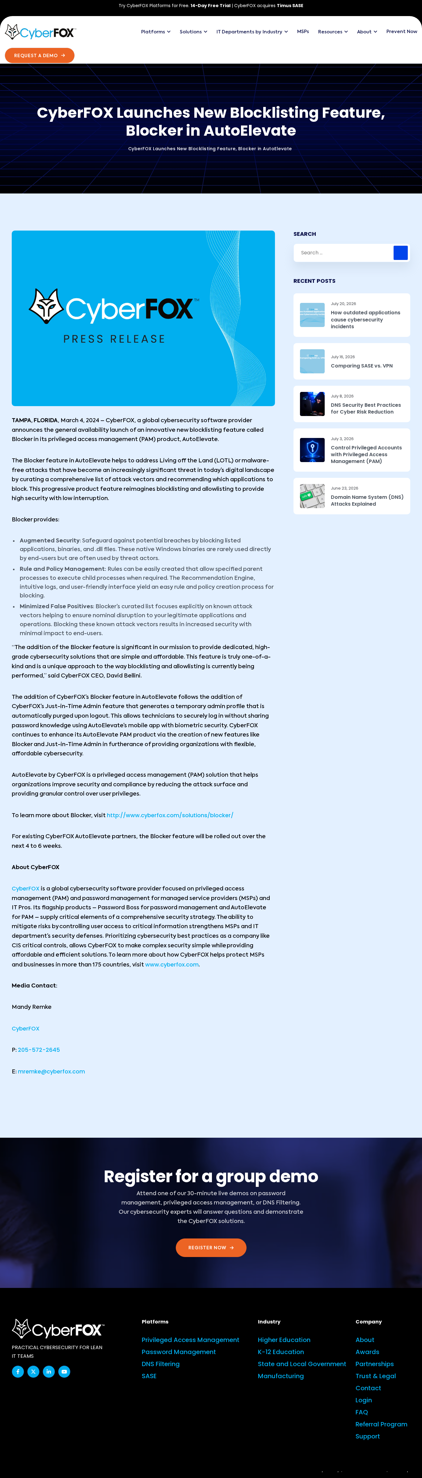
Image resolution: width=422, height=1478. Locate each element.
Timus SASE (290, 5)
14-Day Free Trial (210, 5)
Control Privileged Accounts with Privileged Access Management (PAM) (366, 454)
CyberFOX (26, 888)
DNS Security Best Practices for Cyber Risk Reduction (366, 408)
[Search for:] (351, 253)
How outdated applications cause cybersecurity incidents (365, 319)
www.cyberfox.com (172, 964)
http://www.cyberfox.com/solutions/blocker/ (170, 815)
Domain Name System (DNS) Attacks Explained (367, 501)
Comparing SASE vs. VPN (362, 366)
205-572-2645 (39, 1050)
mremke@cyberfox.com (51, 1071)
